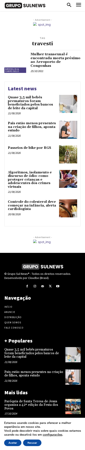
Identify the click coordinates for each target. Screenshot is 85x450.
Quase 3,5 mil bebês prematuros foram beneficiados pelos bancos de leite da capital (30, 102)
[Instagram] (34, 286)
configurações (52, 435)
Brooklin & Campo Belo (12, 70)
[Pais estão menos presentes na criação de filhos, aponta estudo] (68, 130)
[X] (50, 286)
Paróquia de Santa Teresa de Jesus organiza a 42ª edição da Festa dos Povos (31, 405)
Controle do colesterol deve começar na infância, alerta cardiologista (32, 205)
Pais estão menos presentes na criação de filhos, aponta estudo (32, 127)
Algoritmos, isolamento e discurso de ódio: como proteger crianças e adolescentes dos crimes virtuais (30, 179)
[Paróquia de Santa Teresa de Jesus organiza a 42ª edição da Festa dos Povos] (73, 406)
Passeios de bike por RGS (29, 148)
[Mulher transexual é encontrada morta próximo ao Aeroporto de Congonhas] (15, 61)
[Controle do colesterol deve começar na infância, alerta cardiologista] (68, 208)
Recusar (32, 443)
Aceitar (12, 443)
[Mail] (42, 286)
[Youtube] (58, 286)
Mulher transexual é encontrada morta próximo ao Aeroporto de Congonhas (55, 60)
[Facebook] (27, 286)
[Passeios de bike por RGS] (68, 154)
